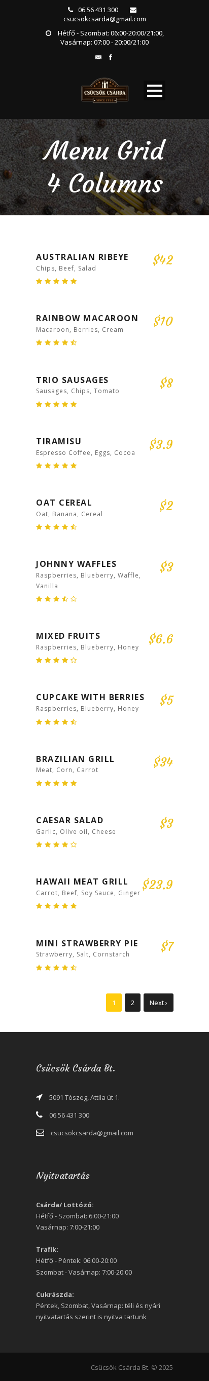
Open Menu (154, 90)
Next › (158, 1002)
